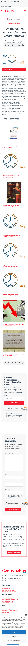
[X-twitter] (8, 1)
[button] (25, 615)
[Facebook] (1, 1)
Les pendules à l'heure (11, 18)
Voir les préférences (14, 640)
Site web (7, 489)
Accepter (14, 632)
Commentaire (9, 453)
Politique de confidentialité (13, 644)
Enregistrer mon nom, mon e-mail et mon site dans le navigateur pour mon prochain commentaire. (14, 497)
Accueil (2, 18)
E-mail (7, 482)
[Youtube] (14, 1)
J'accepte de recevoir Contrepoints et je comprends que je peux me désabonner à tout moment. (14, 415)
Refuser (14, 636)
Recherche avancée (6, 6)
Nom (6, 474)
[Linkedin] (11, 1)
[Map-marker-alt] (18, 1)
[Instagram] (5, 1)
